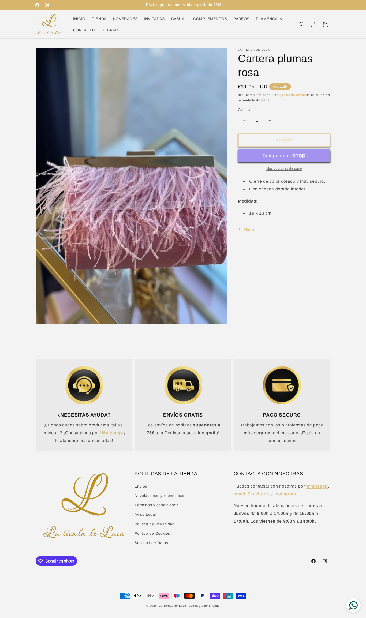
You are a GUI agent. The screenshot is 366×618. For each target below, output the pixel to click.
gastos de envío (292, 95)
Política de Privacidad (154, 524)
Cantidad (245, 110)
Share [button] (248, 229)
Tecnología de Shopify (203, 605)
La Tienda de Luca (172, 605)
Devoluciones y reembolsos (160, 495)
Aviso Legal (145, 514)
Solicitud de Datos (151, 542)
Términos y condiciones (156, 505)
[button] (269, 18)
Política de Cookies (152, 533)
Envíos (141, 486)
